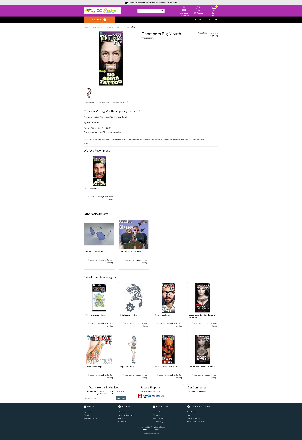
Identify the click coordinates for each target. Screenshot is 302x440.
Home (86, 27)
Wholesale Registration (126, 415)
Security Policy (158, 422)
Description (90, 102)
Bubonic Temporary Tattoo (95, 315)
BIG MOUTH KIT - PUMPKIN (166, 367)
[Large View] (89, 93)
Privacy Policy (157, 415)
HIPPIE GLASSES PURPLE (95, 251)
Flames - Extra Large (93, 367)
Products (97, 20)
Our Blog (121, 418)
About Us (198, 20)
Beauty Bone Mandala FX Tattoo (202, 367)
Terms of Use (157, 412)
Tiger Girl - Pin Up (127, 367)
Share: (144, 39)
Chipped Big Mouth (93, 188)
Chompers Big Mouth (132, 27)
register (213, 33)
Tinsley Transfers (97, 27)
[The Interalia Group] (102, 11)
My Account (88, 412)
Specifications (103, 102)
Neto (158, 433)
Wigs (189, 415)
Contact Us (213, 20)
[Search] (162, 11)
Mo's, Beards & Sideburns (196, 422)
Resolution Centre (90, 418)
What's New (191, 412)
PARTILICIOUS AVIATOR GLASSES (134, 251)
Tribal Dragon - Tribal (128, 315)
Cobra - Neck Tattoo (162, 315)
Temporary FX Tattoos (114, 27)
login (205, 33)
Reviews (116, 102)
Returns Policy (158, 418)
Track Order (88, 415)
